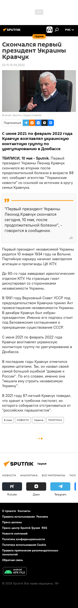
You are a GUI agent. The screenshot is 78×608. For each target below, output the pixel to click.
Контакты (24, 511)
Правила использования (18, 516)
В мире (8, 420)
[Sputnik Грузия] (12, 31)
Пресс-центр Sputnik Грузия (21, 528)
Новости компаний (14, 533)
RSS (44, 528)
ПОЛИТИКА (55, 420)
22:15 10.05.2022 (13, 65)
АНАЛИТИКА (29, 475)
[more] (71, 238)
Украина (38, 420)
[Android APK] (15, 571)
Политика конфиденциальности (23, 539)
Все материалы (53, 475)
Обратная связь (12, 560)
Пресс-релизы (12, 522)
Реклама (42, 516)
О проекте (9, 511)
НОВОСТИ (23, 420)
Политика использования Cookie (24, 545)
